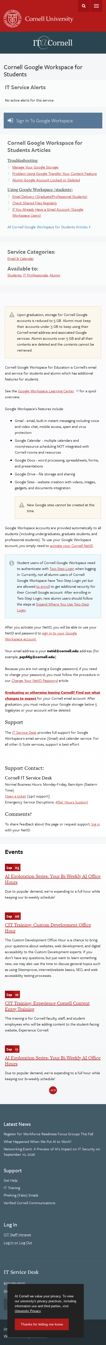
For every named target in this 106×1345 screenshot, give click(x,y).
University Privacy (28, 1311)
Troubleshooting (22, 160)
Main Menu (96, 6)
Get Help (11, 1180)
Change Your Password (35, 680)
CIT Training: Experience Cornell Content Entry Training (47, 1006)
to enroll (43, 586)
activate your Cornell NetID (71, 545)
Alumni (55, 275)
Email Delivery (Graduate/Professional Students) (50, 196)
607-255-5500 (14, 1283)
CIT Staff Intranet (17, 1234)
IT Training (12, 1187)
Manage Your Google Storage (35, 167)
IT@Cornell (52, 43)
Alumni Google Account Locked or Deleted (46, 180)
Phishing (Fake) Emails (21, 1195)
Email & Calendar (20, 258)
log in (95, 824)
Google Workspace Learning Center (46, 391)
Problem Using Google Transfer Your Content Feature (54, 173)
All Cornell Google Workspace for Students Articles (47, 227)
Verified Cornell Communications (29, 1202)
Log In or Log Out (18, 1242)
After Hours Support (71, 802)
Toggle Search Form (84, 6)
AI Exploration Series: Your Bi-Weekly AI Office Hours (53, 879)
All (52, 1090)
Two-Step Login (62, 568)
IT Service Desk (24, 732)
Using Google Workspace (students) (40, 189)
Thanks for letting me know (42, 1324)
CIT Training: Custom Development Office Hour (48, 928)
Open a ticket (15, 796)
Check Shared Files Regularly (34, 203)
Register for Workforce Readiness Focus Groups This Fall (48, 1133)
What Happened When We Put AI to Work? (37, 1141)
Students (14, 275)
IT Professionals (35, 275)
